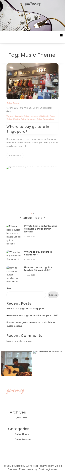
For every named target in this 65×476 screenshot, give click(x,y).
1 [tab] (31, 213)
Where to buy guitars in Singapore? (38, 253)
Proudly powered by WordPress (21, 465)
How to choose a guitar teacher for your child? (38, 269)
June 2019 (21, 417)
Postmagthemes (48, 469)
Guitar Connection (45, 119)
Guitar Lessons (23, 439)
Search (10, 288)
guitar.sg (32, 3)
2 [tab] (33, 213)
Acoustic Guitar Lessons (26, 116)
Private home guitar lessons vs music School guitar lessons (40, 228)
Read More (15, 155)
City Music (44, 116)
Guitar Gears (12, 103)
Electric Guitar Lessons (24, 119)
